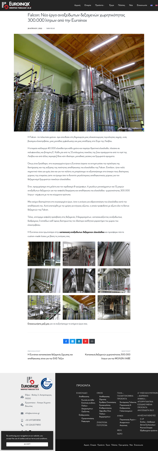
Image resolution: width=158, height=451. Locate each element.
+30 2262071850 (33, 425)
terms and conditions (39, 439)
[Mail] (92, 341)
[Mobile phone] (22, 420)
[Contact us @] (22, 413)
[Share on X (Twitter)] (72, 341)
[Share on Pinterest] (85, 341)
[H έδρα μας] (22, 397)
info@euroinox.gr (32, 413)
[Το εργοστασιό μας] (22, 404)
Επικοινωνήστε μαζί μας (38, 324)
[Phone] (22, 425)
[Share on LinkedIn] (79, 341)
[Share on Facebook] (66, 341)
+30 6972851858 (32, 420)
